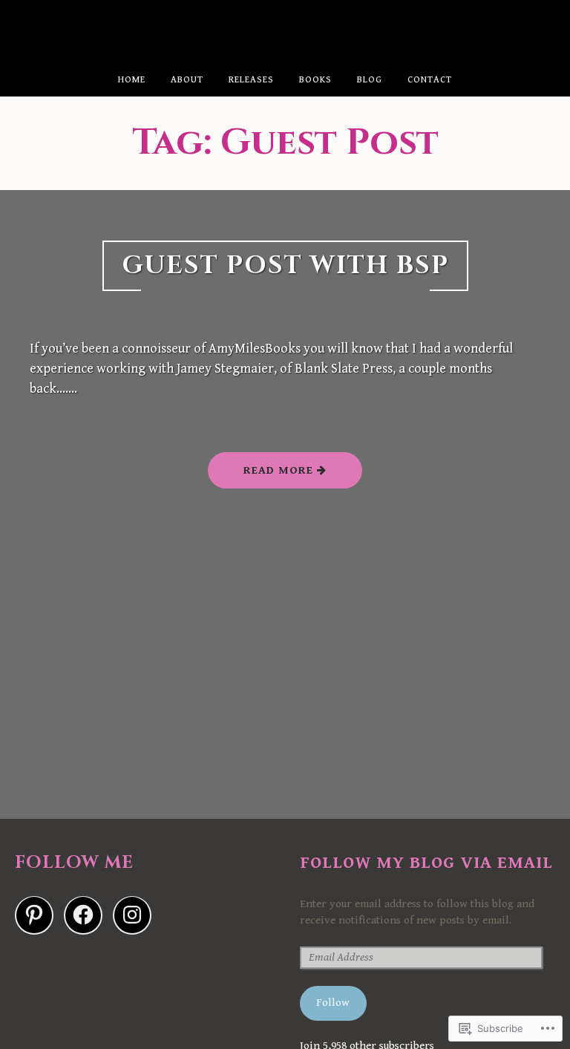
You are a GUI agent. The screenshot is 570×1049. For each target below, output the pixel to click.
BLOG (369, 79)
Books (315, 79)
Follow (333, 1002)
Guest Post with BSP (285, 266)
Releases (251, 79)
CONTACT (429, 79)
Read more (262, 475)
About (187, 79)
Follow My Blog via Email (426, 862)
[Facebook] (83, 915)
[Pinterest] (34, 915)
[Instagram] (132, 915)
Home (131, 79)
